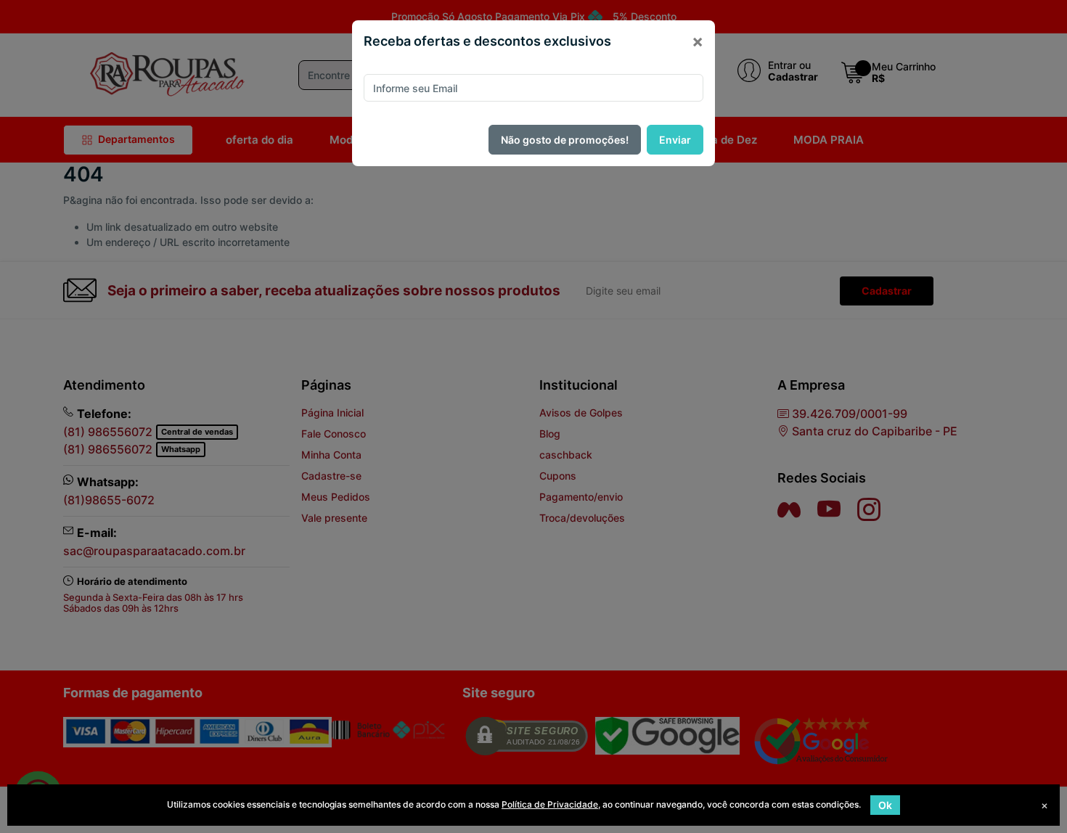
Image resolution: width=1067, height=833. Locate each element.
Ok (885, 805)
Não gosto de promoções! (565, 140)
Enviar (675, 140)
